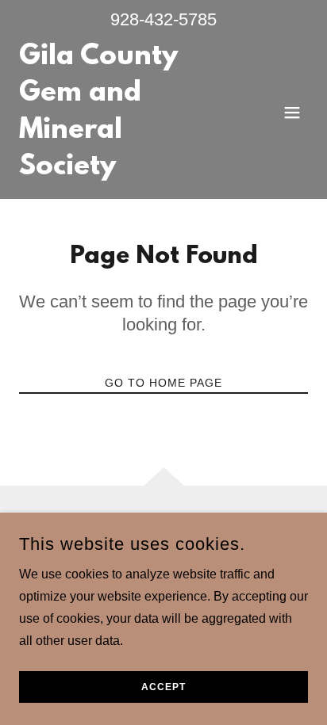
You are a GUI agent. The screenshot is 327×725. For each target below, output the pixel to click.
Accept (163, 687)
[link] (120, 170)
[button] (292, 112)
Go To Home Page (163, 382)
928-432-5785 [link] (163, 19)
